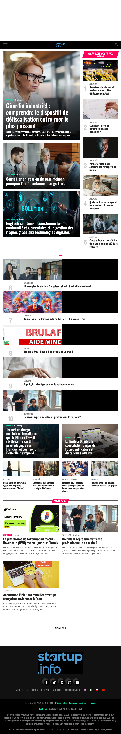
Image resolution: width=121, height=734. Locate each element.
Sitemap (92, 702)
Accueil (19, 689)
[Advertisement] (60, 20)
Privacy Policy (61, 702)
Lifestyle (45, 689)
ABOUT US (43, 708)
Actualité (57, 689)
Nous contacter (72, 689)
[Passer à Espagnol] (103, 690)
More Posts (60, 627)
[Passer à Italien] (91, 690)
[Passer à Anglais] (84, 690)
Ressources (32, 689)
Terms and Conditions (78, 702)
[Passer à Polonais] (97, 690)
